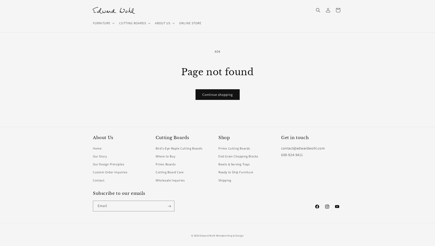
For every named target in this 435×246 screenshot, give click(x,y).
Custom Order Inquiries (110, 172)
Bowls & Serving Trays (234, 164)
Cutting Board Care (170, 172)
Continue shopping (217, 94)
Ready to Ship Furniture (235, 172)
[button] (103, 23)
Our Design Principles (108, 164)
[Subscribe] (169, 206)
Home (97, 148)
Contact (98, 180)
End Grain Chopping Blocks (238, 156)
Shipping (224, 180)
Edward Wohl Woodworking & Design (222, 235)
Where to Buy (165, 156)
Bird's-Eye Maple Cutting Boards (179, 148)
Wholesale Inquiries (170, 180)
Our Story (100, 156)
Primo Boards (166, 164)
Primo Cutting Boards (234, 148)
